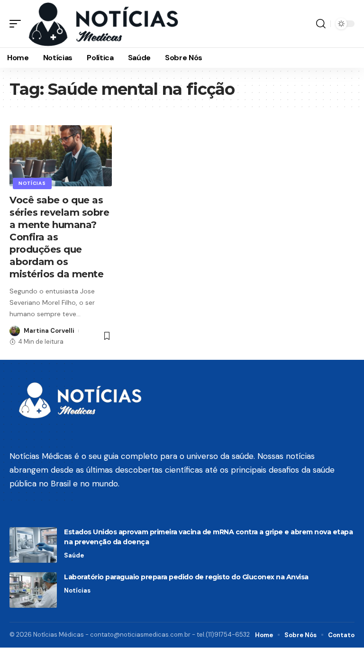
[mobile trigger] (17, 23)
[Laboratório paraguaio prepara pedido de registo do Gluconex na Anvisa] (33, 590)
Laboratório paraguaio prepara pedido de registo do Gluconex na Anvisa (186, 577)
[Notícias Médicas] (103, 23)
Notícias (32, 183)
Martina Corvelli (49, 331)
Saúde (74, 555)
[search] (321, 24)
